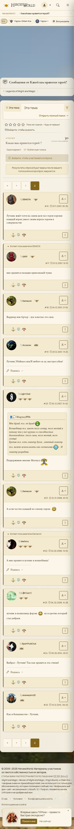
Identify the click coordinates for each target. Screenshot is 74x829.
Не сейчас (45, 821)
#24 (45, 653)
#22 (45, 550)
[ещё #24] (65, 682)
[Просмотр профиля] (13, 200)
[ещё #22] (65, 580)
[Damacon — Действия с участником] (63, 300)
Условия (17, 798)
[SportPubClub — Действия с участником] (63, 646)
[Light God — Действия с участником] (63, 396)
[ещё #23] (65, 630)
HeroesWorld (8, 13)
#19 (46, 351)
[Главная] (19, 5)
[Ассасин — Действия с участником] (63, 344)
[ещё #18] (65, 329)
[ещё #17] (65, 285)
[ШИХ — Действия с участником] (63, 256)
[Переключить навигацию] (67, 5)
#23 (45, 602)
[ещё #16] (65, 235)
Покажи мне (29, 821)
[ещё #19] (65, 381)
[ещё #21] (65, 522)
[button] (46, 5)
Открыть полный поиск (52, 115)
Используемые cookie (14, 804)
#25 (46, 704)
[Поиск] (57, 5)
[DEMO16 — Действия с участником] (63, 199)
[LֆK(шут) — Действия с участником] (63, 595)
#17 (47, 263)
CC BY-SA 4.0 (60, 776)
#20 (46, 403)
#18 (47, 307)
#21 (46, 498)
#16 (47, 206)
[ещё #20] (65, 475)
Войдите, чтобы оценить (21, 129)
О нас (4, 798)
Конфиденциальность (40, 798)
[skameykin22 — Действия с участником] (63, 697)
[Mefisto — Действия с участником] (63, 543)
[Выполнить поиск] (67, 108)
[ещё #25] (65, 726)
